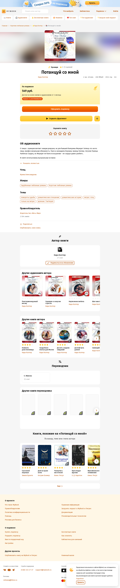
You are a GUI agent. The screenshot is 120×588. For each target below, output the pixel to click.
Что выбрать (68, 11)
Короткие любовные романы (60, 185)
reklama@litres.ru (10, 580)
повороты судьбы (28, 197)
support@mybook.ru (43, 570)
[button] (96, 338)
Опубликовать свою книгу (30, 228)
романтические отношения (48, 197)
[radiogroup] (60, 134)
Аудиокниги (22, 18)
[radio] (50, 133)
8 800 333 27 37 (27, 570)
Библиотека (85, 11)
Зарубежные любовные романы (33, 185)
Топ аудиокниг (87, 18)
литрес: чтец (89, 197)
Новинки (59, 18)
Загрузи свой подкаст (107, 18)
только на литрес (28, 201)
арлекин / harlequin (45, 201)
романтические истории (71, 197)
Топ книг (72, 18)
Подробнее (80, 578)
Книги (8, 18)
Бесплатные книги (41, 18)
